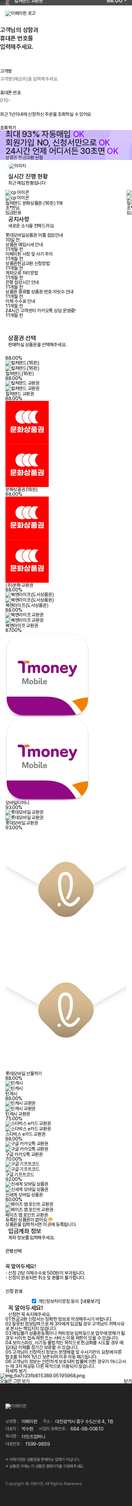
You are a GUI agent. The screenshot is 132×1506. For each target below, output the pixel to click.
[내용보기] (90, 1301)
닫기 (128, 1381)
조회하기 (8, 127)
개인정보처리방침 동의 (58, 1301)
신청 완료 (14, 1291)
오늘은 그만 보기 (14, 1381)
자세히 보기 (16, 1371)
